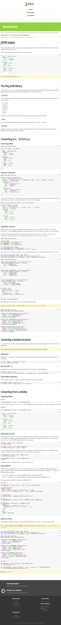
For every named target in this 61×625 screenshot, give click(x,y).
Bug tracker (45, 608)
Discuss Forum (10, 586)
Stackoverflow (23, 586)
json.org (18, 76)
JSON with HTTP (8, 572)
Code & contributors (45, 606)
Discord (17, 586)
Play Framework (30, 4)
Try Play (31, 9)
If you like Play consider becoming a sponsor (17, 592)
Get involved (45, 610)
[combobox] (30, 35)
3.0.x (57, 32)
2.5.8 (22, 32)
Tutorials (16, 603)
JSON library (13, 49)
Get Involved (30, 15)
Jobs (45, 601)
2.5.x (30, 32)
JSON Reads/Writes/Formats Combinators (36, 305)
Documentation (30, 12)
